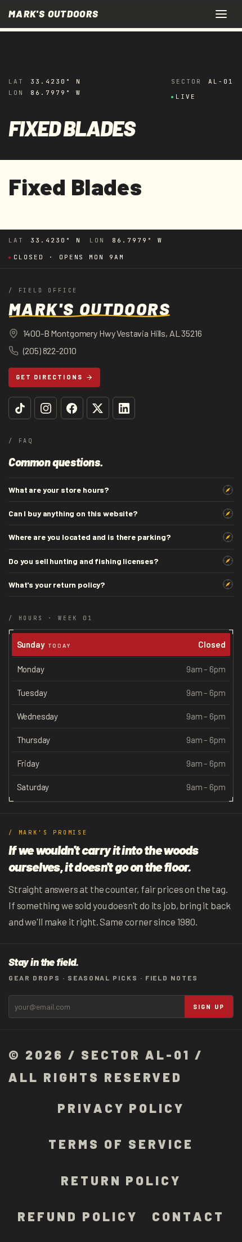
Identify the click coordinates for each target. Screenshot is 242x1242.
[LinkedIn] (124, 408)
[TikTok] (19, 408)
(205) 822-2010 (50, 350)
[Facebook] (72, 408)
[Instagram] (45, 408)
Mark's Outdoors (53, 14)
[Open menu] (221, 14)
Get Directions (49, 377)
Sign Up (209, 1006)
